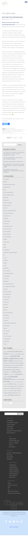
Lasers (5, 265)
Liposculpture (6, 276)
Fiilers (4, 244)
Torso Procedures (7, 336)
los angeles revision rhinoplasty (15, 386)
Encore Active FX (7, 229)
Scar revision (6, 317)
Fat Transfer (10, 428)
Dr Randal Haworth (15, 131)
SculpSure (5, 320)
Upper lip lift (6, 341)
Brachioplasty (13, 475)
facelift (13, 379)
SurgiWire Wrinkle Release (14, 431)
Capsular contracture (8, 213)
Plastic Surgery (6, 297)
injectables (5, 384)
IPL (4, 255)
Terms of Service (14, 507)
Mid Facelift (10, 426)
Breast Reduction (14, 471)
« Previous (15, 137)
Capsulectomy (6, 215)
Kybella (5, 263)
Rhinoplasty (6, 315)
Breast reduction (7, 205)
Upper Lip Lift (12, 438)
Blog (14, 503)
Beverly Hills (21, 354)
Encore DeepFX (7, 231)
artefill (7, 129)
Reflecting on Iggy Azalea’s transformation (13, 161)
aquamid (5, 351)
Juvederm (3, 132)
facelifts (16, 379)
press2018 (6, 299)
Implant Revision (13, 469)
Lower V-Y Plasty (13, 443)
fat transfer (21, 131)
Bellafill (5, 181)
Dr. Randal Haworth (8, 226)
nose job (8, 390)
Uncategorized (6, 338)
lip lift (18, 384)
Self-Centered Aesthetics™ (9, 323)
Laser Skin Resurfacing (14, 493)
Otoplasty (9, 459)
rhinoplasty (11, 395)
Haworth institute (13, 381)
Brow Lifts (9, 455)
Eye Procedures (7, 234)
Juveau (5, 257)
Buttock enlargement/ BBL (9, 210)
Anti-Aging (6, 179)
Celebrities (5, 218)
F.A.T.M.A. (11, 445)
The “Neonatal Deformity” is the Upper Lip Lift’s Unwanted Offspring (13, 158)
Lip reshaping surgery (8, 273)
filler (4, 381)
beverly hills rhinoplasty (13, 365)
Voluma (5, 344)
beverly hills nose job (7, 356)
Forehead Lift (6, 249)
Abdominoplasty (14, 473)
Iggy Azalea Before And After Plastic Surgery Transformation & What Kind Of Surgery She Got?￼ (13, 165)
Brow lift (5, 208)
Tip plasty (5, 333)
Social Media (6, 325)
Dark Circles (6, 223)
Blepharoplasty (6, 187)
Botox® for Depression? (12, 17)
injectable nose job (20, 381)
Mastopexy (6, 281)
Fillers (4, 247)
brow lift (10, 372)
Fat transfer (6, 242)
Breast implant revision (8, 195)
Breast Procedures (7, 202)
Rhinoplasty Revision (12, 422)
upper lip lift (17, 395)
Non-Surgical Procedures (10, 128)
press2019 (6, 302)
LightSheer (5, 268)
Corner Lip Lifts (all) (14, 441)
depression (10, 131)
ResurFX (5, 310)
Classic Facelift (11, 424)
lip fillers (15, 384)
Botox (4, 189)
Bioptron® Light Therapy (9, 184)
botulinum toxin (5, 131)
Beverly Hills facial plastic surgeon (14, 129)
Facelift (5, 239)
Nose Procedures (7, 291)
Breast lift (5, 197)
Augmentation (13, 467)
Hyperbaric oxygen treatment (10, 252)
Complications (6, 221)
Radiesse (7, 132)
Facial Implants (11, 433)
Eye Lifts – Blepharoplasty (14, 453)
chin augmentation (12, 374)
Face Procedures (7, 236)
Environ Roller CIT (12, 485)
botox (21, 130)
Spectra (5, 328)
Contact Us (7, 502)
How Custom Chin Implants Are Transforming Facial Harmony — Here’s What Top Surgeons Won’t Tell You (13, 154)
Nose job (5, 289)
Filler (9, 487)
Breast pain (6, 200)
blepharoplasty (20, 367)
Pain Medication (7, 294)
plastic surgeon (14, 390)
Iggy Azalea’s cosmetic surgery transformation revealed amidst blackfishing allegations (13, 171)
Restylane (11, 132)
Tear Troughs (6, 331)
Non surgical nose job (8, 283)
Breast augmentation (8, 192)
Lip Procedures (6, 270)
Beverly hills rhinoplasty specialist (14, 130)
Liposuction (6, 278)
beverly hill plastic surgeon (13, 354)
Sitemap (20, 503)
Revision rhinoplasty (8, 312)
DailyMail (18, 374)
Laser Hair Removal (13, 491)
